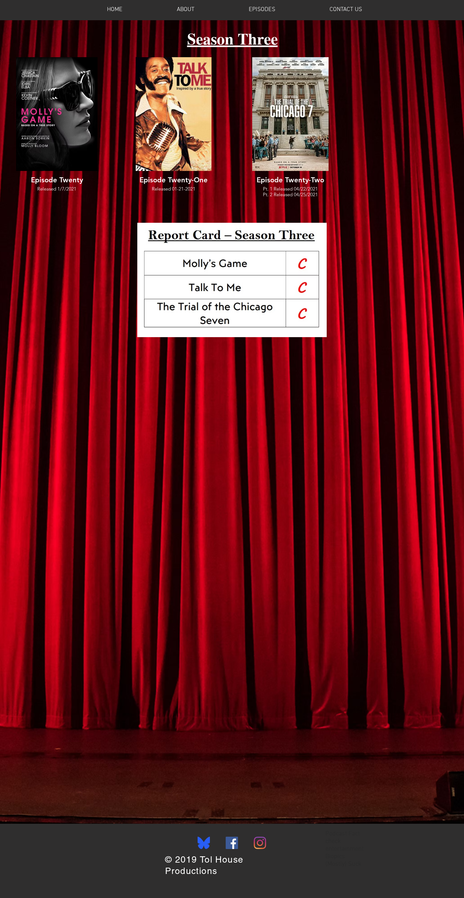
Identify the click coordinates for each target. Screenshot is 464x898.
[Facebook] (232, 843)
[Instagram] (260, 843)
